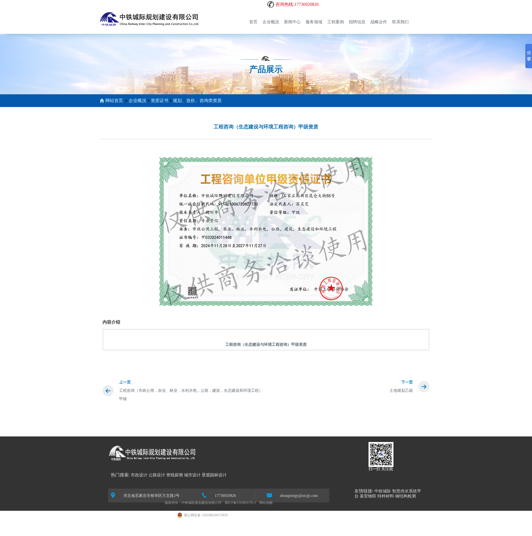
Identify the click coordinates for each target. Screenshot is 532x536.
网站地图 (266, 503)
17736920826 (225, 496)
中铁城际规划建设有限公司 (201, 503)
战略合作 (378, 22)
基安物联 (368, 496)
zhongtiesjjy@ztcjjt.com (299, 496)
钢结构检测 (405, 496)
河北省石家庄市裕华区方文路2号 (151, 496)
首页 (253, 22)
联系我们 (400, 22)
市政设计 (139, 475)
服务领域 (314, 22)
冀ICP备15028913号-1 (240, 503)
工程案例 (335, 22)
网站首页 (114, 100)
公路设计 (157, 475)
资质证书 (159, 100)
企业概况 (270, 22)
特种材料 (385, 496)
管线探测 (174, 475)
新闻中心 (292, 22)
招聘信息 (357, 22)
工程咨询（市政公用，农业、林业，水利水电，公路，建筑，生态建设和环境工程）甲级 (191, 394)
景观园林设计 (214, 475)
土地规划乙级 (401, 390)
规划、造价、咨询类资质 (197, 100)
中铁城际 (382, 491)
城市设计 (192, 475)
